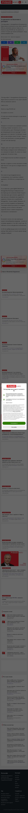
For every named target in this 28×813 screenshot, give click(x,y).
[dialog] (14, 406)
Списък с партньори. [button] (17, 411)
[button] (14, 403)
